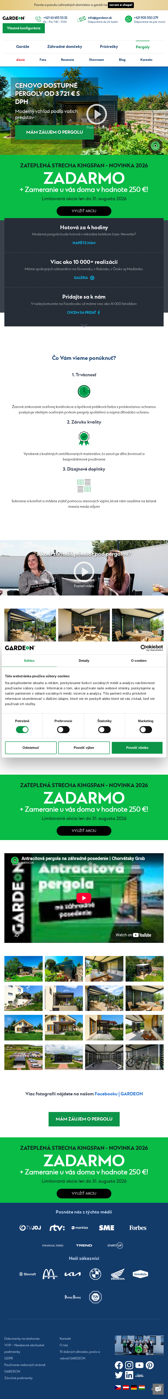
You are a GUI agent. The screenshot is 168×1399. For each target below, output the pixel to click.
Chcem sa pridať (81, 312)
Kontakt (146, 60)
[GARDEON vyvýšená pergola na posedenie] (23, 998)
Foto (43, 60)
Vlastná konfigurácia (23, 28)
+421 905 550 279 (146, 18)
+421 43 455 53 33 (55, 18)
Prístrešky (109, 46)
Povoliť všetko (137, 747)
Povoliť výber (84, 747)
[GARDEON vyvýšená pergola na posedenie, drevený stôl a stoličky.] (138, 626)
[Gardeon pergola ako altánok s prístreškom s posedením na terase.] (64, 998)
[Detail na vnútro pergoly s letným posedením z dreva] (104, 969)
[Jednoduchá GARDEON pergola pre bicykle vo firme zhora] (23, 1057)
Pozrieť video (96, 114)
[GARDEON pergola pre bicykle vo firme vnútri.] (104, 1057)
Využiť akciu (84, 211)
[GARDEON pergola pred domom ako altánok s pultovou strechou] (23, 1027)
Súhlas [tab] (29, 660)
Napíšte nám (84, 243)
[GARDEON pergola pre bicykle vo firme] (64, 1057)
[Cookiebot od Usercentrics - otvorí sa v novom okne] (144, 648)
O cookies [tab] (139, 660)
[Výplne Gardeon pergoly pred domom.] (104, 1027)
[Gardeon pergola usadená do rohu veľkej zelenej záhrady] (64, 969)
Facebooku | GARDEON (119, 1094)
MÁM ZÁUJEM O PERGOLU (54, 132)
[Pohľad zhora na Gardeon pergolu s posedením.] (145, 969)
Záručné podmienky (18, 1378)
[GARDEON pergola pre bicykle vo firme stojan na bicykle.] (145, 1057)
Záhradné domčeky (64, 46)
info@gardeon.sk (100, 18)
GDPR (8, 1358)
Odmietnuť (31, 747)
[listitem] (30, 1227)
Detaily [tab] (84, 660)
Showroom (96, 60)
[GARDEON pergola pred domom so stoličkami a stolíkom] (145, 1027)
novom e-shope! (120, 5)
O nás (64, 1345)
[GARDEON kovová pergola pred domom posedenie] (64, 1027)
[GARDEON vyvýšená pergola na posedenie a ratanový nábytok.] (30, 626)
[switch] (63, 729)
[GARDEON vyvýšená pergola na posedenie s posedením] (84, 626)
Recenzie (67, 60)
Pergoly (143, 47)
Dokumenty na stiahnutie (22, 1339)
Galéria (81, 278)
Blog (122, 60)
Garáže (22, 46)
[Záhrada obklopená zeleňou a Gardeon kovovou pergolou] (23, 969)
